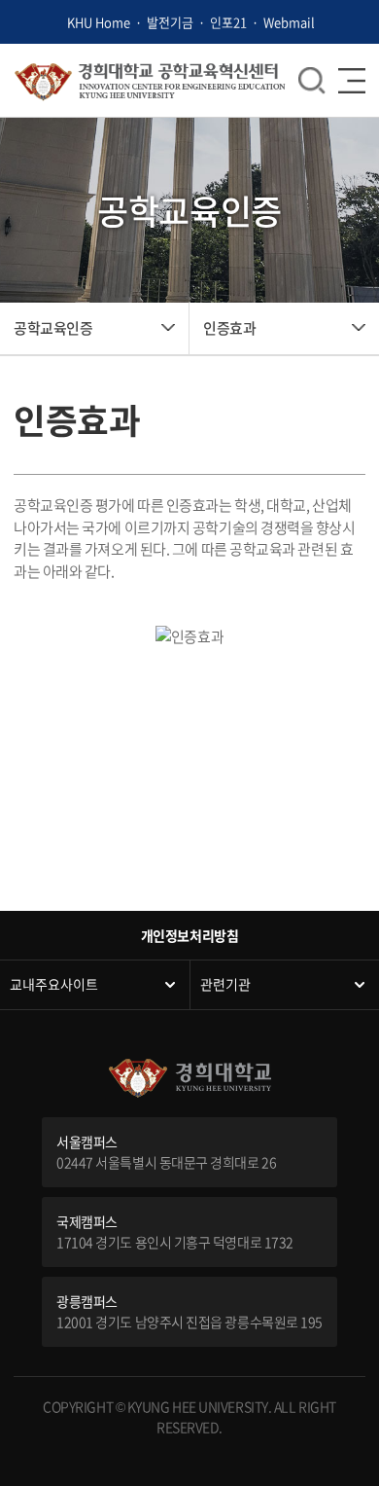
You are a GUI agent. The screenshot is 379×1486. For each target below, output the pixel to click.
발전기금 (170, 22)
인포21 (228, 22)
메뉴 (312, 80)
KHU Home (98, 22)
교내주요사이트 (54, 984)
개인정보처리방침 (189, 935)
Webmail (289, 22)
